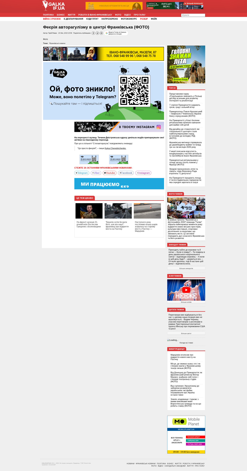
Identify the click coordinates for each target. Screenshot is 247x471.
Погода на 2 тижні (186, 343)
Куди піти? (92, 19)
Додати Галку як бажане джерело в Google (117, 33)
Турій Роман (52, 33)
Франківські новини (57, 43)
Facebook (126, 172)
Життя (71, 15)
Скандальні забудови (175, 466)
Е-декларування (73, 19)
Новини (130, 464)
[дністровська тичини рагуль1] (118, 159)
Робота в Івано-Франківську (95, 15)
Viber (97, 172)
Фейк (154, 19)
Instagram (144, 172)
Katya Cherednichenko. (115, 148)
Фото (118, 15)
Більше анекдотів (186, 268)
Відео (127, 15)
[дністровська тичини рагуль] (89, 159)
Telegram (82, 172)
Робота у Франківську (194, 464)
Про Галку (139, 15)
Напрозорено (110, 19)
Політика (48, 15)
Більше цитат (186, 333)
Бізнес (61, 15)
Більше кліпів (186, 302)
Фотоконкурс (129, 19)
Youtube (110, 172)
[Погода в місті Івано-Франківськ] (186, 340)
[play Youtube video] (186, 290)
